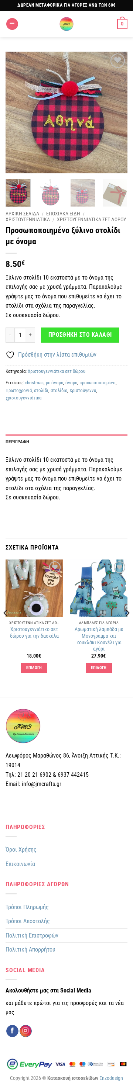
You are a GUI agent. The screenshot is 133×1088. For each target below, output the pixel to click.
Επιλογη (34, 667)
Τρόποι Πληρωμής (27, 907)
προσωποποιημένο (97, 382)
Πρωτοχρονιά (19, 390)
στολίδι (41, 390)
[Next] (115, 112)
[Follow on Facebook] (12, 1031)
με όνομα (54, 382)
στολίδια (59, 390)
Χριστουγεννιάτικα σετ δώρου (56, 371)
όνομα (71, 382)
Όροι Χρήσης (21, 849)
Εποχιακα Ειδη (63, 213)
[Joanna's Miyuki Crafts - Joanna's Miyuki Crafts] (66, 24)
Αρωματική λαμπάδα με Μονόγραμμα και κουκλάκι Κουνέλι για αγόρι (99, 639)
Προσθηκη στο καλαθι (80, 335)
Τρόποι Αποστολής (28, 921)
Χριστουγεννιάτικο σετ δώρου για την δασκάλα (34, 632)
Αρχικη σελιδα (22, 213)
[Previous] (17, 112)
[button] (12, 24)
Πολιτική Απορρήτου (30, 949)
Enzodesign (111, 1078)
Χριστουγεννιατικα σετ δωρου (91, 219)
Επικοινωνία (20, 863)
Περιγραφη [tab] (17, 441)
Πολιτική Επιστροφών (32, 935)
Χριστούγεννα (82, 390)
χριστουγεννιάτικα (23, 398)
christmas (34, 382)
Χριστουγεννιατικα (28, 219)
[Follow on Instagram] (26, 1031)
